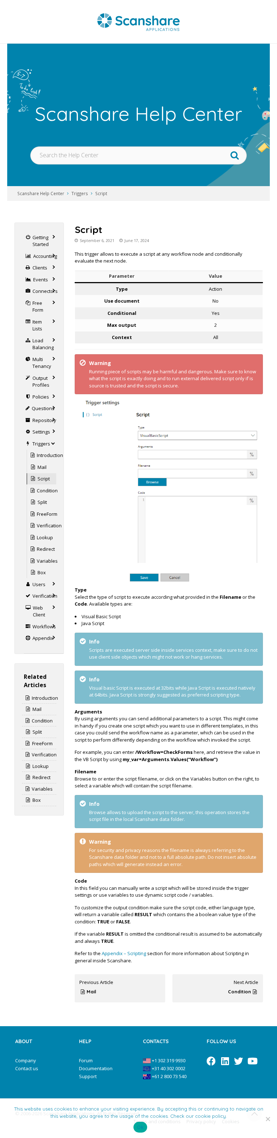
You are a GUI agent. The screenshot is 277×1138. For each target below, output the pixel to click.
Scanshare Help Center (40, 193)
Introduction (50, 455)
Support (88, 1076)
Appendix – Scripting (124, 953)
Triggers (79, 193)
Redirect (46, 549)
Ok (140, 1127)
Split (42, 502)
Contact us (26, 1068)
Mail (91, 991)
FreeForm (47, 514)
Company (25, 1060)
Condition (239, 991)
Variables (47, 561)
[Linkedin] (224, 1060)
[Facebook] (211, 1060)
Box (42, 572)
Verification (49, 525)
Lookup (45, 537)
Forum (86, 1060)
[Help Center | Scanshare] (138, 21)
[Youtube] (252, 1060)
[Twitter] (238, 1060)
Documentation (96, 1068)
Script (101, 193)
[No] (268, 1118)
